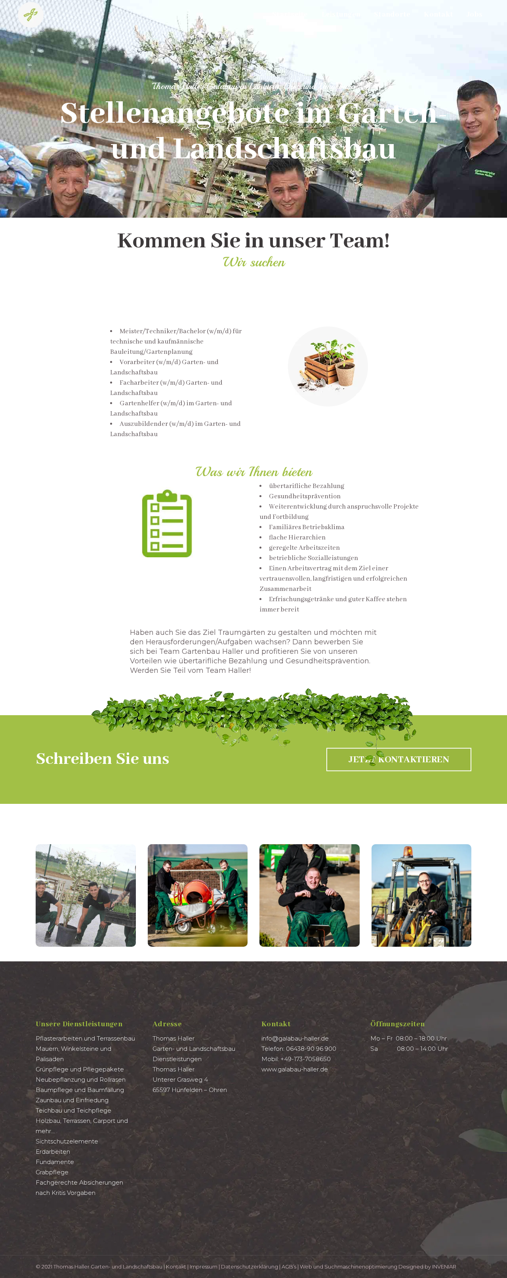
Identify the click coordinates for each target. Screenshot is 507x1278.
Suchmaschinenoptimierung (360, 1266)
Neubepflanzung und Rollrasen (81, 1079)
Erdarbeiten (53, 1151)
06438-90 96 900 (311, 1048)
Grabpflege (52, 1172)
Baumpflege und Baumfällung (80, 1090)
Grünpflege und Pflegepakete (80, 1069)
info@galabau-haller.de (295, 1038)
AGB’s (289, 1266)
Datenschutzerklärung (249, 1266)
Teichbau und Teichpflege (73, 1110)
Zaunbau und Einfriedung (72, 1100)
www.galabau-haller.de (294, 1069)
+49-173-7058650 (305, 1059)
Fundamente (55, 1162)
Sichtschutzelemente (67, 1141)
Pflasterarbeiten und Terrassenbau (85, 1038)
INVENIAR (444, 1266)
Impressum (203, 1266)
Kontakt (176, 1266)
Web (306, 1266)
